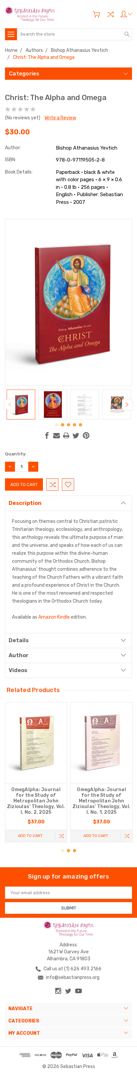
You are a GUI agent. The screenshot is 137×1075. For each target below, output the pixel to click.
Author (19, 655)
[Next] (127, 405)
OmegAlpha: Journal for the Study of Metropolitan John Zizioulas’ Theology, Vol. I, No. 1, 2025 (101, 801)
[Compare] (110, 14)
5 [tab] (80, 424)
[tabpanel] (21, 404)
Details (19, 640)
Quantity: (16, 453)
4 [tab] (74, 424)
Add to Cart (30, 836)
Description (25, 503)
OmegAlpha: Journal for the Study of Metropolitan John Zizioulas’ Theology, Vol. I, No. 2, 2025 (36, 801)
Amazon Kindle (54, 617)
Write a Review (60, 118)
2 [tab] (62, 424)
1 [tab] (56, 424)
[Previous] (10, 405)
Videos (18, 670)
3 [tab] (68, 424)
